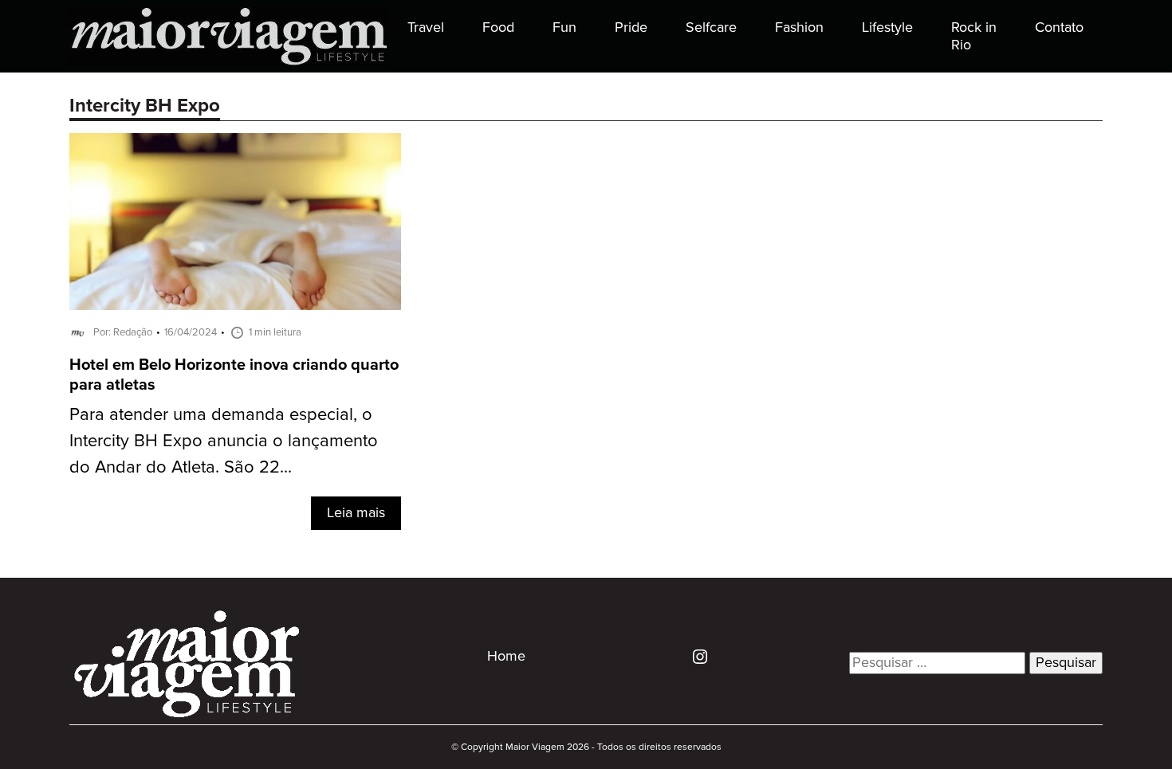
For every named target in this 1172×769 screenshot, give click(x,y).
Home (506, 656)
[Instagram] (694, 656)
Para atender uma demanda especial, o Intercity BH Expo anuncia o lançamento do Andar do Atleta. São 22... (223, 441)
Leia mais (356, 513)
